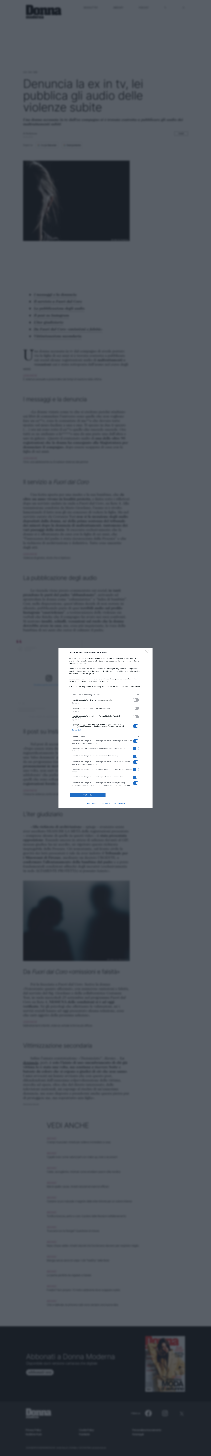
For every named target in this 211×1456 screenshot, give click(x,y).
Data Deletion (91, 804)
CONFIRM (87, 795)
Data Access (105, 804)
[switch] (136, 700)
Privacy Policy (119, 804)
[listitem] (105, 694)
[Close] (147, 652)
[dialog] (105, 728)
